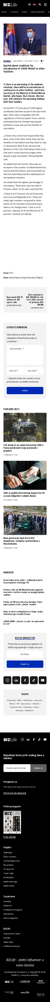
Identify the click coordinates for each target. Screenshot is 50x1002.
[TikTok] (34, 680)
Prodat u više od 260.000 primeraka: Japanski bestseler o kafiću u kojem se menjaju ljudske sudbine (23, 592)
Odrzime (35, 704)
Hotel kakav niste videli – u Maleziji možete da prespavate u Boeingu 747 (23, 581)
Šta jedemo (8, 865)
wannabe (19, 710)
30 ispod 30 (11, 700)
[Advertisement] (25, 243)
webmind (29, 710)
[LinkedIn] (16, 680)
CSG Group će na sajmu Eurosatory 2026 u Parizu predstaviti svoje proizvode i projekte (23, 447)
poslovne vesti (16, 707)
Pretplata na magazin (12, 909)
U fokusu (14, 12)
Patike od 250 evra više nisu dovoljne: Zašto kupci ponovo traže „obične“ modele (22, 603)
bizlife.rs (15, 975)
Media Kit (7, 905)
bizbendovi (28, 700)
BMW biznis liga (10, 881)
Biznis (24, 12)
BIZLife (20, 61)
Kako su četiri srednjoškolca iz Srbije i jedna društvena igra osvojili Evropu (23, 612)
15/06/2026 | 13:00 (10, 548)
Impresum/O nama (11, 933)
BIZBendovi (8, 877)
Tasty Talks (8, 873)
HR (18, 704)
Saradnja (7, 901)
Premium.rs (22, 972)
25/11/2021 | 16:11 (32, 61)
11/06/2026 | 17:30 (10, 455)
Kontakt (6, 937)
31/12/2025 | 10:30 (10, 500)
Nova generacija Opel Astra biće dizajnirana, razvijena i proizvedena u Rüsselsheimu (21, 540)
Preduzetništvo (38, 12)
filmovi (12, 704)
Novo (4, 12)
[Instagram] (7, 680)
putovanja (28, 707)
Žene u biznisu (9, 856)
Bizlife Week (8, 885)
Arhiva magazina (10, 918)
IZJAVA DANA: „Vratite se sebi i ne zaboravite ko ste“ (23, 622)
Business (7, 61)
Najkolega (7, 852)
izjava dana (25, 704)
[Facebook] (25, 680)
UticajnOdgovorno (11, 860)
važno (36, 707)
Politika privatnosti (11, 946)
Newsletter (8, 913)
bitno (20, 700)
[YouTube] (43, 680)
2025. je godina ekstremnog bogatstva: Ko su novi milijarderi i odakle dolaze (24, 494)
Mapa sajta (8, 942)
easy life (37, 700)
